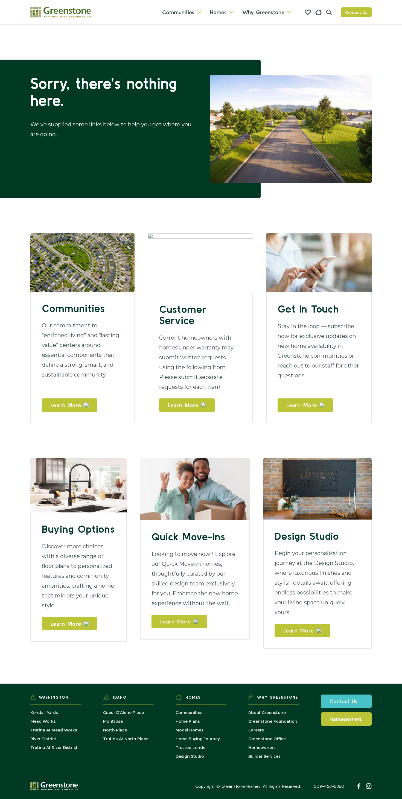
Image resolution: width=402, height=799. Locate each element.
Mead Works (43, 721)
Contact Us (356, 12)
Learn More (66, 405)
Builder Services (264, 756)
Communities (178, 12)
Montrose (113, 721)
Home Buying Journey (198, 738)
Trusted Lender (191, 747)
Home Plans (188, 721)
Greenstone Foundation (272, 721)
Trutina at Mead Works (53, 730)
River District (43, 738)
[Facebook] (358, 786)
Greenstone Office (267, 738)
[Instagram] (369, 786)
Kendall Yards (44, 712)
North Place (115, 730)
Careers (256, 730)
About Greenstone (267, 712)
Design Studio (190, 756)
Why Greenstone (263, 12)
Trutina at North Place (125, 738)
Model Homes (189, 730)
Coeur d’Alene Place (123, 712)
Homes (218, 12)
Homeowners (262, 747)
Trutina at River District (54, 747)
